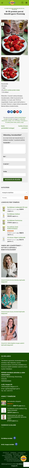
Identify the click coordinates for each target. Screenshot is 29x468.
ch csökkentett (21, 119)
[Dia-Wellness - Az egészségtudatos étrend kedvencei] (12, 3)
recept (22, 122)
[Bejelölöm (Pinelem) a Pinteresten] (17, 111)
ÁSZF (15, 457)
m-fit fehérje (17, 120)
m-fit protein (23, 120)
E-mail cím (6, 164)
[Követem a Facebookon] (14, 438)
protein (18, 122)
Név (4, 156)
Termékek (13, 452)
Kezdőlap (6, 452)
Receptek (14, 9)
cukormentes (5, 120)
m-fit (13, 120)
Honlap (5, 171)
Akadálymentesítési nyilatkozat (14, 459)
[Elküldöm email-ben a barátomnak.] (14, 111)
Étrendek (9, 454)
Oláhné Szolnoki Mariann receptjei (14, 8)
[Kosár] (26, 3)
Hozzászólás (6, 142)
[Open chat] (24, 459)
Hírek (22, 454)
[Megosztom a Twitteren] (11, 111)
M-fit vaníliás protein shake (12, 90)
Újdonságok (22, 452)
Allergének (17, 455)
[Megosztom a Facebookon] (8, 111)
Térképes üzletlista (11, 458)
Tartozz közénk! (7, 455)
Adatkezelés (8, 457)
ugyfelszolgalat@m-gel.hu (12, 388)
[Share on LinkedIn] (20, 111)
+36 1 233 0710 (8, 391)
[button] (2, 3)
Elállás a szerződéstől (14, 461)
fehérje (9, 120)
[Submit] (26, 197)
